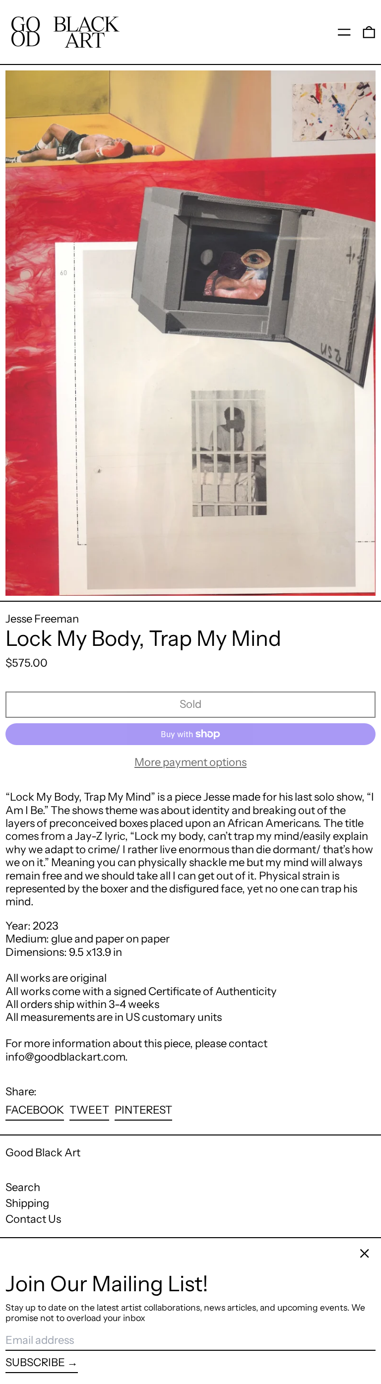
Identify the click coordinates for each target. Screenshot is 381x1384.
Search (22, 1187)
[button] (369, 31)
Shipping (27, 1203)
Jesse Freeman (42, 619)
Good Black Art (42, 1152)
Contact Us (33, 1219)
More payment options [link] (190, 762)
